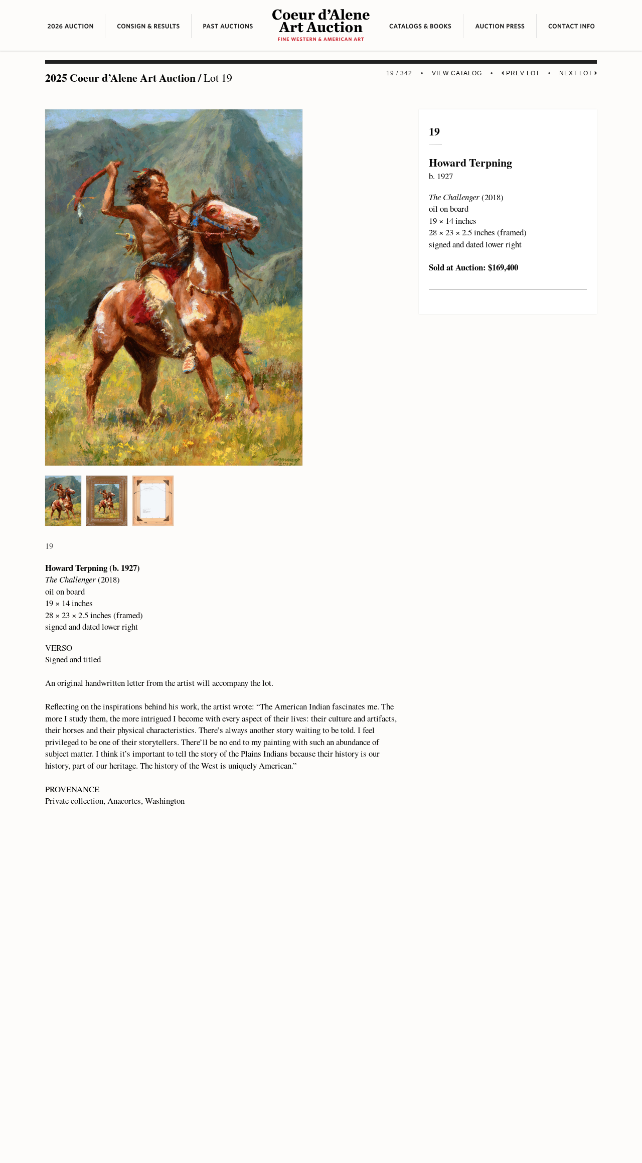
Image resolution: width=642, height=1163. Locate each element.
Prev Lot (522, 73)
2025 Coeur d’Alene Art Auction (120, 77)
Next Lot (576, 73)
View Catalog (457, 73)
